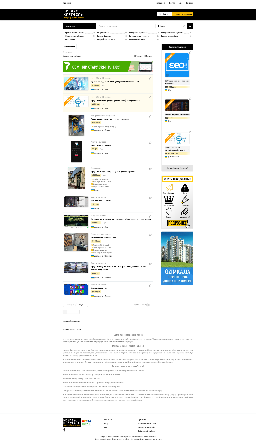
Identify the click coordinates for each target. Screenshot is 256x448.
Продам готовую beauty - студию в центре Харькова (113, 171)
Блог (180, 3)
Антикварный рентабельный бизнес (177, 115)
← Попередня (69, 305)
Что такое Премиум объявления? (177, 168)
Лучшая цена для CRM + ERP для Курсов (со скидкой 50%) (115, 81)
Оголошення (160, 3)
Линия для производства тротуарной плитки (110, 119)
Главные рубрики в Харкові (71, 321)
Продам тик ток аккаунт (101, 145)
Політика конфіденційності (146, 431)
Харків (79, 329)
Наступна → (82, 305)
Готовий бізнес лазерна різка (103, 237)
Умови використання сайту (146, 427)
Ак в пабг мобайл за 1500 (101, 200)
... (77, 311)
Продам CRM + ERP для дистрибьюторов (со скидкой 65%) (115, 100)
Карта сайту (142, 420)
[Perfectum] (108, 67)
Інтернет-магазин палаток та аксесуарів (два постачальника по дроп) (121, 219)
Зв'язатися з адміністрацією (147, 424)
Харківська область (69, 329)
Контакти (189, 3)
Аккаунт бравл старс (99, 288)
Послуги (172, 3)
